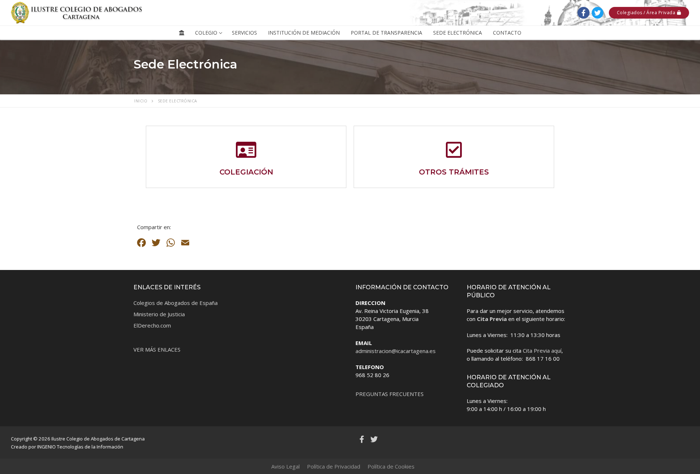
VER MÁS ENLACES (156, 349)
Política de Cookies (391, 466)
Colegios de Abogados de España (175, 302)
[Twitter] (597, 13)
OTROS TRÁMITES (454, 172)
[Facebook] (583, 13)
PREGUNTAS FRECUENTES (389, 393)
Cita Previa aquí (542, 350)
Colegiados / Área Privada (646, 12)
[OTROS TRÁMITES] (454, 150)
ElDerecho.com (152, 325)
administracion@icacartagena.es (395, 350)
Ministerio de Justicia (159, 314)
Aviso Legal (285, 466)
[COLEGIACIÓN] (246, 150)
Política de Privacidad (333, 466)
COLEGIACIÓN (246, 172)
